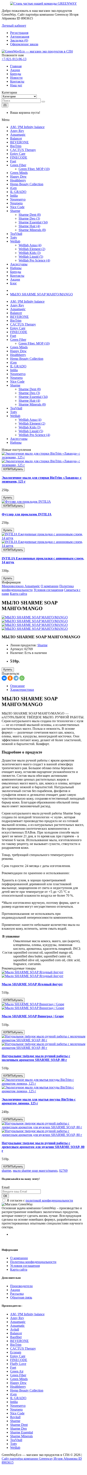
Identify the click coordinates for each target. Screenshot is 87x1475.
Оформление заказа (24, 44)
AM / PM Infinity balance (27, 127)
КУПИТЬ (13, 469)
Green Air (16, 1371)
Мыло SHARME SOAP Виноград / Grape (33, 1016)
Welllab (15, 241)
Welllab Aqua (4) (30, 245)
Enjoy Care (17, 153)
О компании (49, 586)
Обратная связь (21, 1297)
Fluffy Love (18, 1364)
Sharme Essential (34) (33, 222)
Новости (16, 77)
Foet (13, 161)
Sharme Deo (18, 1428)
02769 (63, 1170)
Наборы (16, 268)
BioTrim (15, 146)
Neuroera (16, 203)
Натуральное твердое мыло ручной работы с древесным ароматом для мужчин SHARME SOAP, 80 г (43, 1146)
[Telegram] (16, 678)
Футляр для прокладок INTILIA (27, 514)
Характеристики (22, 689)
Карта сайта (18, 594)
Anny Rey (17, 131)
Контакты (17, 81)
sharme (6, 1170)
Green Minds (19, 173)
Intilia (14, 195)
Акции (15, 70)
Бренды (15, 74)
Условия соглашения (48, 590)
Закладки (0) (19, 40)
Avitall (14, 1329)
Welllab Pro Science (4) (34, 260)
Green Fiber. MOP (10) (34, 169)
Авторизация (19, 36)
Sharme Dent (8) (30, 214)
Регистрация (19, 33)
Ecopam (15, 1352)
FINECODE (18, 157)
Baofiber (16, 1337)
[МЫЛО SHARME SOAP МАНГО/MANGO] (35, 617)
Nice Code (17, 207)
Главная (16, 66)
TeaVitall (16, 233)
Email (6, 1187)
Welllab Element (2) (32, 249)
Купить (7, 497)
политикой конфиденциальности (49, 1200)
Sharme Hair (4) (29, 226)
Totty (13, 237)
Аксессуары (18, 264)
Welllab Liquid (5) (31, 256)
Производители (21, 1286)
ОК (5, 1196)
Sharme (15, 211)
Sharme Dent (19, 1425)
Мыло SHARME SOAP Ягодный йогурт (32, 984)
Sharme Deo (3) (29, 218)
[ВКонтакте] (4, 678)
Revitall (15, 1417)
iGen (13, 188)
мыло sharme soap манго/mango (35, 1170)
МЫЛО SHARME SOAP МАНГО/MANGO (41, 294)
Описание (17, 686)
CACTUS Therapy (23, 150)
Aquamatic (17, 1325)
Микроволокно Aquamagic (21, 586)
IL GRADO (18, 192)
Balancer (16, 138)
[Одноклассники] (10, 678)
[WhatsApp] (21, 678)
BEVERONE (19, 142)
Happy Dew (18, 176)
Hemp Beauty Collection (26, 184)
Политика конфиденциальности (33, 1262)
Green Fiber (18, 165)
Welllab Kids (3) (30, 253)
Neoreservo (18, 199)
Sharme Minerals (21, 1436)
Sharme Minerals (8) (32, 230)
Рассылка (17, 1293)
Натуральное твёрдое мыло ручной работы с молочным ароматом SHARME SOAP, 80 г (36, 1058)
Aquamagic (18, 134)
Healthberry (18, 180)
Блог (13, 283)
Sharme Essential (21, 1432)
